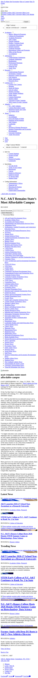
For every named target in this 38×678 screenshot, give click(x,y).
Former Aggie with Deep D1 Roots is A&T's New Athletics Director (19, 633)
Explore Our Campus (15, 84)
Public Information (14, 79)
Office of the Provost (15, 52)
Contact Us (8, 671)
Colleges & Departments (16, 36)
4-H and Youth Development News (15, 218)
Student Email (13, 178)
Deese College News (11, 285)
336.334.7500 (5, 661)
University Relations (15, 133)
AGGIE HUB (13, 166)
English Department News (13, 296)
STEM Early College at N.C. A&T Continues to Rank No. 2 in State (18, 579)
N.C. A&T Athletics (15, 106)
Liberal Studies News (11, 324)
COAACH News (10, 264)
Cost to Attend (13, 64)
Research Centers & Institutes (18, 75)
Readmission (12, 61)
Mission (7, 664)
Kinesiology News (10, 321)
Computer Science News (12, 275)
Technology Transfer (15, 74)
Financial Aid (13, 66)
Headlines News (10, 305)
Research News (13, 81)
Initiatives (12, 115)
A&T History (13, 122)
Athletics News (9, 239)
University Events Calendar (17, 100)
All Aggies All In (14, 111)
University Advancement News (14, 365)
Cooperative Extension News (14, 278)
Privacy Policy (9, 669)
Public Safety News (11, 348)
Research (7, 70)
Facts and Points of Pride (16, 118)
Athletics (7, 104)
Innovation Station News (12, 316)
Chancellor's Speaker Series (13, 253)
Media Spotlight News (12, 337)
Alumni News (9, 234)
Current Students (14, 153)
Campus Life (9, 83)
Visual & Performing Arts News (14, 367)
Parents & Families (14, 159)
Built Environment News (12, 243)
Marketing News (10, 332)
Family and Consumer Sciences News (16, 300)
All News (8, 232)
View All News (5, 649)
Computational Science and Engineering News (19, 273)
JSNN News (8, 319)
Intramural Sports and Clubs (17, 109)
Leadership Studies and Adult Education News (19, 323)
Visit (2, 16)
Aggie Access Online (15, 167)
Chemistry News (10, 259)
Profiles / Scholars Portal (16, 43)
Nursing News (9, 342)
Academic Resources (15, 38)
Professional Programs (15, 63)
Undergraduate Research (16, 72)
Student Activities (14, 91)
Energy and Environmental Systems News (18, 294)
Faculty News (9, 298)
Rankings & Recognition (16, 120)
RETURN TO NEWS (8, 194)
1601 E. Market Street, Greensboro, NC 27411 (15, 659)
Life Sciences (13, 77)
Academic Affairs (15, 510)
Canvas (11, 171)
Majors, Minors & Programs (17, 34)
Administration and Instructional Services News (19, 223)
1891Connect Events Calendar (18, 102)
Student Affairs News (11, 358)
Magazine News (10, 328)
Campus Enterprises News (13, 252)
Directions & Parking (15, 187)
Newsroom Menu (8, 215)
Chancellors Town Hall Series (14, 255)
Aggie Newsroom (14, 134)
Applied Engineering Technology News (17, 238)
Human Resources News (12, 310)
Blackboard (12, 169)
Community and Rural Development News (18, 271)
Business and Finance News (13, 245)
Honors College (14, 542)
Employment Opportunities (17, 190)
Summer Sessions (14, 47)
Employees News (10, 293)
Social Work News (10, 351)
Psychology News (10, 346)
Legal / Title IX (9, 666)
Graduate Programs (14, 48)
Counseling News (10, 282)
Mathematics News (10, 333)
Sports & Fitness (14, 88)
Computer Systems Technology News (16, 277)
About (7, 113)
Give (2, 20)
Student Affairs (13, 99)
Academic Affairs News (12, 220)
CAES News (9, 248)
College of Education (16, 523)
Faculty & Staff (13, 155)
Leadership (12, 124)
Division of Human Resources (18, 127)
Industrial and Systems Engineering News (17, 312)
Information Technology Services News (17, 314)
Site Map (7, 673)
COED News (9, 268)
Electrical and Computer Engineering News (18, 291)
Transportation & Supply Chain (14, 363)
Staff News (8, 353)
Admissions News (10, 225)
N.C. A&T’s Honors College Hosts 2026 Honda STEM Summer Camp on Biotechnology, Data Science (16, 536)
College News (9, 269)
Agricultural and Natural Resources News (17, 230)
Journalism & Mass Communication (16, 317)
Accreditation (13, 54)
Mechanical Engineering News (14, 335)
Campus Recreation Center (17, 108)
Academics (8, 32)
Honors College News (11, 308)
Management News (11, 330)
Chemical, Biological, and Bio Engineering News (20, 257)
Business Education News (13, 246)
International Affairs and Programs (19, 50)
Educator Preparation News (13, 289)
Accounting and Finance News (14, 222)
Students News (9, 360)
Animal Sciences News (12, 236)
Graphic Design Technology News (15, 301)
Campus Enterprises (15, 97)
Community (12, 161)
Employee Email (14, 175)
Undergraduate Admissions (17, 57)
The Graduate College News (13, 362)
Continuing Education (15, 45)
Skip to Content (24, 1)
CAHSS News (9, 250)
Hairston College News (12, 303)
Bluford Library (13, 189)
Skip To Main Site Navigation (10, 1)
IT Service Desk (14, 176)
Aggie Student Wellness (16, 93)
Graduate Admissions (15, 59)
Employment (9, 667)
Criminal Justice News (12, 284)
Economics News (10, 287)
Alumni (11, 157)
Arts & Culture (13, 90)
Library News (9, 326)
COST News (9, 280)
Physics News (9, 344)
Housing (11, 86)
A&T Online (12, 39)
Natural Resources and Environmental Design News (21, 339)
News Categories (10, 340)
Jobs (10, 126)
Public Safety (13, 95)
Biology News (9, 241)
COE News (8, 266)
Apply (3, 18)
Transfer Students (14, 41)
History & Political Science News (15, 307)
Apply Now (12, 68)
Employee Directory (15, 173)
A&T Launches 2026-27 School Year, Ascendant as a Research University (15, 505)
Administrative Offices (16, 183)
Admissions (8, 56)
